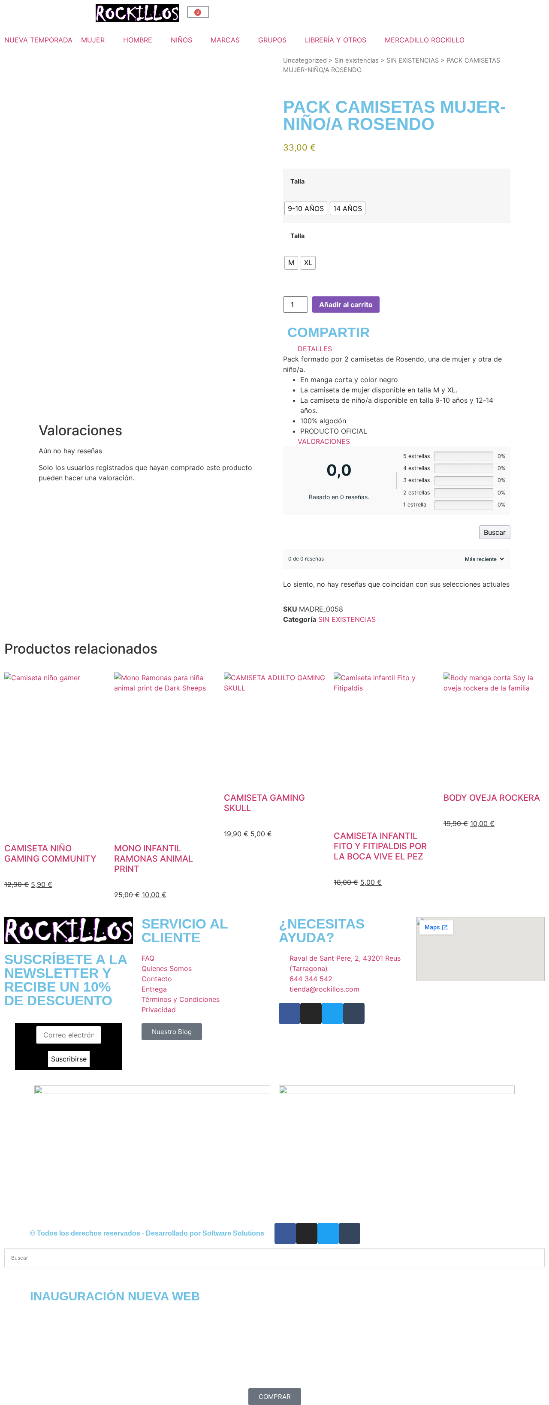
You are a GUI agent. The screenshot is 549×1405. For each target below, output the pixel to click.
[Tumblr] (354, 1013)
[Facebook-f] (289, 1013)
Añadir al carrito (346, 304)
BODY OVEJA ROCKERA (491, 798)
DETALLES (315, 348)
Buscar (495, 532)
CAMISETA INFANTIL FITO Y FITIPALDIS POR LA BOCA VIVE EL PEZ (380, 846)
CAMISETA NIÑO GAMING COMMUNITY (50, 853)
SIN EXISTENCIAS (412, 60)
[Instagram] (311, 1013)
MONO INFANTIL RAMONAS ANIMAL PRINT (153, 858)
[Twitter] (332, 1013)
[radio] (306, 208)
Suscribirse (69, 1059)
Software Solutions (233, 1233)
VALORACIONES (324, 441)
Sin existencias (357, 60)
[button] (98, 40)
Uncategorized (305, 60)
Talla (297, 181)
